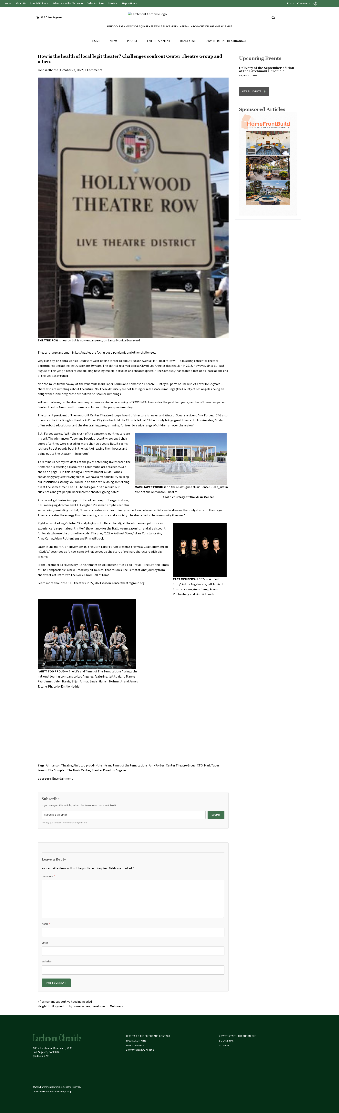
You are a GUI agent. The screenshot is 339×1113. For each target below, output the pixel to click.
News (113, 41)
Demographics (135, 1045)
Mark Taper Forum (110, 384)
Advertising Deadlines (140, 1050)
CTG (200, 765)
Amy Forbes (157, 765)
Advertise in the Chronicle (68, 3)
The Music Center (78, 770)
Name (46, 924)
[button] (254, 91)
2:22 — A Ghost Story (118, 533)
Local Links (226, 1041)
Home (8, 3)
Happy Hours (129, 3)
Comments (303, 3)
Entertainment (158, 41)
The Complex (165, 371)
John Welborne (48, 70)
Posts (290, 3)
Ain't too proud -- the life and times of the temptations (110, 765)
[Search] (273, 17)
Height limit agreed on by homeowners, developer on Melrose (79, 1006)
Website (47, 962)
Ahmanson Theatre (142, 384)
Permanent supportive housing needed (66, 1002)
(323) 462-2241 (41, 1056)
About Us (20, 3)
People (132, 41)
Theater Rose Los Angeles (108, 770)
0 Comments (93, 70)
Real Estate (188, 41)
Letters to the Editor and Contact (148, 1036)
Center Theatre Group (105, 415)
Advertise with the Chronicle (237, 1036)
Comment (48, 877)
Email (46, 943)
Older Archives (95, 3)
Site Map (113, 3)
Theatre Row (166, 361)
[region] (268, 77)
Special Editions (39, 3)
